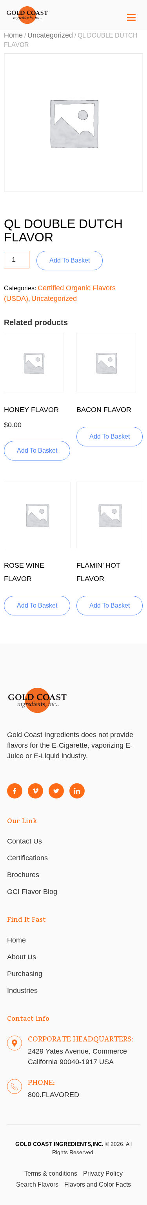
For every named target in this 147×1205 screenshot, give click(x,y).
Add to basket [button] (37, 450)
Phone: (41, 1083)
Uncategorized (50, 35)
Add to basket (69, 260)
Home (13, 35)
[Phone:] (14, 1086)
